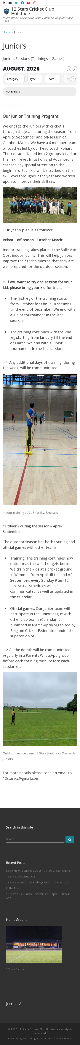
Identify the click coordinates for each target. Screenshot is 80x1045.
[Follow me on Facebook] (22, 3)
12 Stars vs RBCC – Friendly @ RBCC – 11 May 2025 (37, 882)
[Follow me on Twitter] (16, 3)
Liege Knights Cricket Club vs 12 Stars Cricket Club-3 (38, 870)
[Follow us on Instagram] (34, 3)
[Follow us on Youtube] (28, 3)
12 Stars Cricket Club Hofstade (38, 1029)
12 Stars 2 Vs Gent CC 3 (20, 876)
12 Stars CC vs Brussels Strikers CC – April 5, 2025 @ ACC (38, 896)
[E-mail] (10, 3)
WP (25, 1038)
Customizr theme (61, 1038)
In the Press (13, 888)
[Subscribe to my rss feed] (4, 3)
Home (7, 32)
